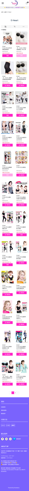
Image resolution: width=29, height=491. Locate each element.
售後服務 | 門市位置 (15, 468)
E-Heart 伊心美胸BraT (6, 198)
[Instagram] (6, 439)
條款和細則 (3, 410)
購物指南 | (8, 468)
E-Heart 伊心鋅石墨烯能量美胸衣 (7, 48)
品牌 (5, 12)
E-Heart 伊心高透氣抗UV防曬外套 (21, 377)
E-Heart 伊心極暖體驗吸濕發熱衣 (7, 168)
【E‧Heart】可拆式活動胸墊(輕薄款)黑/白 (21, 78)
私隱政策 (3, 407)
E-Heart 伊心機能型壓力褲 (7, 257)
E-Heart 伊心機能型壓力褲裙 (21, 227)
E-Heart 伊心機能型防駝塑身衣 (7, 138)
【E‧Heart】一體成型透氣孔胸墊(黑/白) (7, 377)
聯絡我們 (3, 413)
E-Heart (3, 46)
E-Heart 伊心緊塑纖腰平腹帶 (21, 257)
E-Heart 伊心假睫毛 (21, 167)
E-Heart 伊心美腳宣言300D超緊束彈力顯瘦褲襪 (21, 347)
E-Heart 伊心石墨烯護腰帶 (7, 108)
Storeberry (16, 487)
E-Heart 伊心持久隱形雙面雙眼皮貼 (7, 317)
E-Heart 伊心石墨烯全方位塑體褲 (21, 108)
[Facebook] (2, 439)
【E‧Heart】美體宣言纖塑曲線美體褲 (7, 78)
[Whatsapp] (10, 439)
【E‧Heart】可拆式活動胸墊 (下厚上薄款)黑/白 (21, 48)
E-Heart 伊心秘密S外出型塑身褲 (21, 138)
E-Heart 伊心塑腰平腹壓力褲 (7, 227)
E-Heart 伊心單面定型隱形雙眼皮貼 (21, 287)
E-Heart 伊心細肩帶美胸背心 (21, 317)
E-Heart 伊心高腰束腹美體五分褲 (7, 347)
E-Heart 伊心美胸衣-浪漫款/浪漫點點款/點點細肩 (21, 198)
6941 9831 (11, 456)
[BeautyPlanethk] (14, 3)
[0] (27, 3)
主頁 (2, 12)
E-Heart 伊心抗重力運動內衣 (7, 287)
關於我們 (3, 468)
